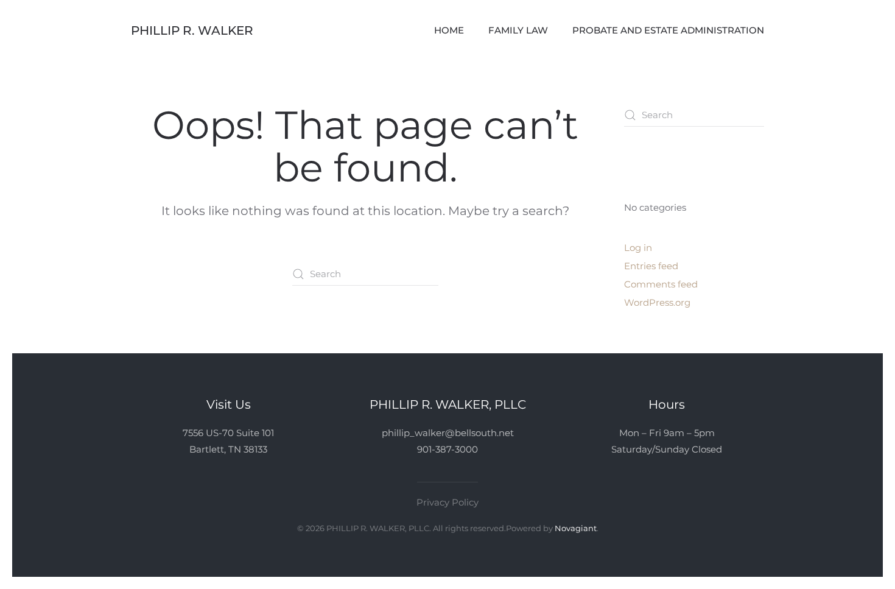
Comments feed (661, 284)
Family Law (518, 30)
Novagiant (576, 528)
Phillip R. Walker (192, 30)
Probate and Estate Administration (668, 30)
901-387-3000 (447, 449)
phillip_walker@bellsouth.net (448, 433)
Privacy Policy (447, 502)
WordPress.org (657, 302)
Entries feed (651, 266)
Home (449, 30)
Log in (638, 247)
